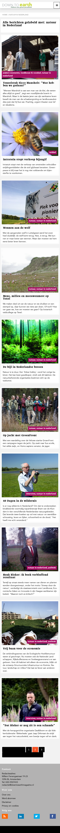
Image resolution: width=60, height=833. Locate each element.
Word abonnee (9, 798)
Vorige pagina (16, 749)
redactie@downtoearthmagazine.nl (18, 785)
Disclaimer (6, 802)
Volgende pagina (12, 755)
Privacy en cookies (10, 806)
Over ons (6, 794)
